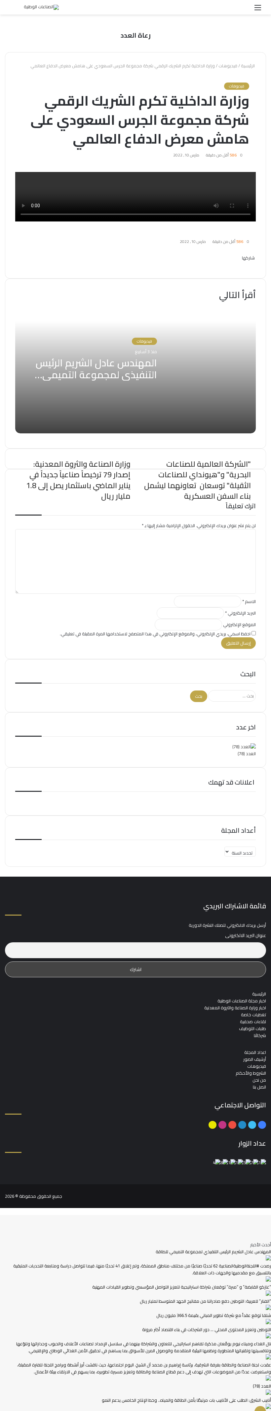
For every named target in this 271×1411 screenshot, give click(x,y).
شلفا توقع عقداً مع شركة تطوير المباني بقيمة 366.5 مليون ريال (213, 1315)
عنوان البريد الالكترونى (245, 935)
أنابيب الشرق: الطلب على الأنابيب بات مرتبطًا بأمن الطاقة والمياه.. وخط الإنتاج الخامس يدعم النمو (186, 1400)
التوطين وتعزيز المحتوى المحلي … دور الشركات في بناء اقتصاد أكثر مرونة (206, 1329)
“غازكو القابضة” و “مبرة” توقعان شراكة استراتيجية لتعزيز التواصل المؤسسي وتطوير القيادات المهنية (181, 1287)
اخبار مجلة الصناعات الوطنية (241, 1001)
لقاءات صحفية (253, 1021)
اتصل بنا (259, 1087)
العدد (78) (247, 753)
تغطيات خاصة (253, 1015)
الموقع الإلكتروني (239, 624)
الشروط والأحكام (251, 1073)
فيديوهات (227, 66)
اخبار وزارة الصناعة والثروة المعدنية (235, 1008)
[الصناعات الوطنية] (41, 7)
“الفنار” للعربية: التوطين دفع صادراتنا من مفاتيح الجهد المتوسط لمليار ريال (205, 1301)
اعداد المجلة (255, 1052)
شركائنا (260, 1035)
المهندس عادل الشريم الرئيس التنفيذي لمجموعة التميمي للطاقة (96, 374)
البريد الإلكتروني (240, 613)
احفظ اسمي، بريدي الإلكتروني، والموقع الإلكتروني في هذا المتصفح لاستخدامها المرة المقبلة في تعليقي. (155, 634)
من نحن (259, 1080)
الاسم (249, 601)
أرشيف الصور (254, 1059)
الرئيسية (248, 66)
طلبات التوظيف (252, 1028)
